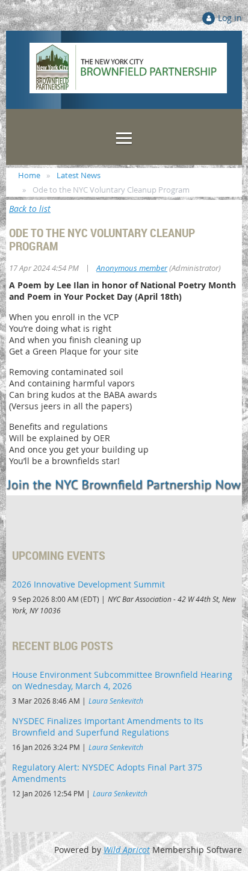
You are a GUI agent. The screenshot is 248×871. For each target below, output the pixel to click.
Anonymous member (131, 267)
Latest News (79, 175)
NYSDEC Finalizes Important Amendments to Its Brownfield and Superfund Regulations (107, 726)
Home (29, 175)
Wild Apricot (127, 849)
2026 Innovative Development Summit (88, 584)
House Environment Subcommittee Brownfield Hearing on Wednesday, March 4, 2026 (122, 680)
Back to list (30, 208)
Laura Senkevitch (115, 700)
